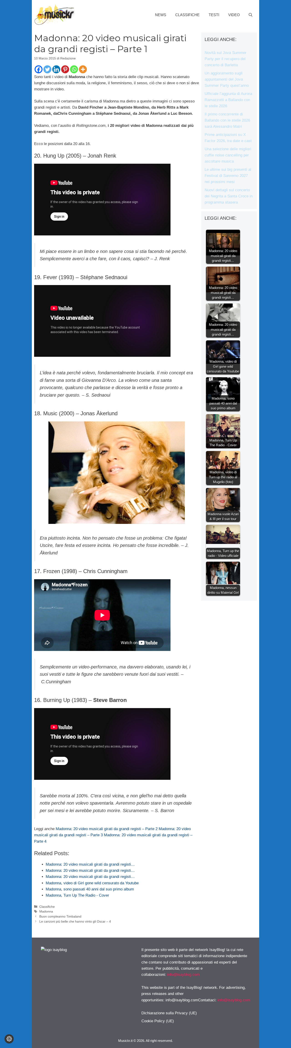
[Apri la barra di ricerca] (250, 15)
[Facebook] (39, 69)
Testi (214, 15)
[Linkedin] (56, 69)
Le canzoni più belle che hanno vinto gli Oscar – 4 (75, 921)
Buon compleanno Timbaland (60, 916)
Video (234, 15)
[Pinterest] (65, 69)
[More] (83, 69)
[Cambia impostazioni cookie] (9, 1038)
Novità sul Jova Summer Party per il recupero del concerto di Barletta (225, 59)
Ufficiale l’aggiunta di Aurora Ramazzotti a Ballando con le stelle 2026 (228, 100)
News (160, 15)
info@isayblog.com (183, 974)
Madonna (46, 911)
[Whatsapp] (74, 69)
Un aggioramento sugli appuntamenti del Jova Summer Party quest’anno (227, 79)
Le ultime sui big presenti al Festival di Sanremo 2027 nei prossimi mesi (228, 175)
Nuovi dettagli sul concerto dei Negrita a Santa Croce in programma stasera (229, 196)
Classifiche (187, 15)
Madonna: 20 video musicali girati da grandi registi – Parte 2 (107, 829)
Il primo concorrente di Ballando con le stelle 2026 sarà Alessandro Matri (227, 120)
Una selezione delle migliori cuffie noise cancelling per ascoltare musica (228, 155)
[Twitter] (47, 69)
